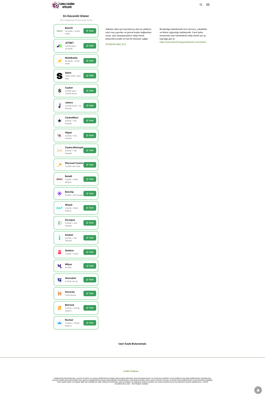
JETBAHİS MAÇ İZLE (115, 44)
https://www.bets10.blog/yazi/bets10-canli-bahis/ (183, 42)
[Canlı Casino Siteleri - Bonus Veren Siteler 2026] (63, 5)
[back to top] (258, 390)
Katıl (91, 31)
